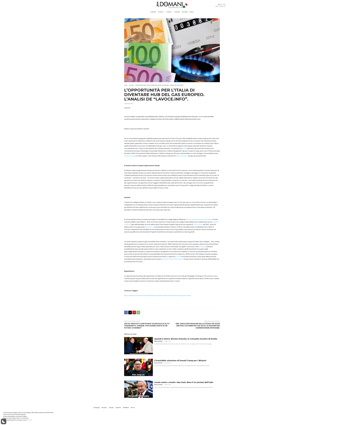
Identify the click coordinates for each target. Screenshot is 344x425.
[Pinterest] (134, 312)
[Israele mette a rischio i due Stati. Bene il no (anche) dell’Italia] (138, 389)
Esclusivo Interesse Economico (172, 259)
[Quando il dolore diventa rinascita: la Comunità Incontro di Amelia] (138, 345)
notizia (184, 148)
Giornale (131, 85)
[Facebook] (126, 312)
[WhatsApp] (138, 312)
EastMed (202, 247)
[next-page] (128, 401)
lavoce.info (127, 107)
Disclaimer (29, 420)
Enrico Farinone (158, 362)
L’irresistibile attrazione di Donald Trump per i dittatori (180, 360)
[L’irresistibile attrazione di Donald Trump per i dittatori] (138, 367)
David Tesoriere (158, 384)
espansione (149, 227)
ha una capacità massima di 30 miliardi (199, 219)
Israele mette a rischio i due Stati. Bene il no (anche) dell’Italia (183, 382)
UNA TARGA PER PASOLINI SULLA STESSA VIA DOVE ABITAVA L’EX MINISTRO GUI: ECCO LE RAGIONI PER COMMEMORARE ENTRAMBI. (198, 326)
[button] (3, 421)
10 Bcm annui (198, 224)
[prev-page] (125, 401)
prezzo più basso (182, 156)
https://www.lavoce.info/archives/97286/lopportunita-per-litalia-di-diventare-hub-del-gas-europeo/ (157, 295)
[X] (130, 312)
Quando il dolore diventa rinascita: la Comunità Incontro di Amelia (185, 339)
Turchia (178, 257)
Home (125, 85)
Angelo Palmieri (158, 341)
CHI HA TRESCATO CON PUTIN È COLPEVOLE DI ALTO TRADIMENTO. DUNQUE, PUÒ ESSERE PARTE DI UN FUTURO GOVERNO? (146, 326)
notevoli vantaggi (130, 156)
